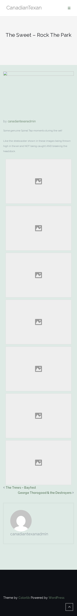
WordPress (56, 597)
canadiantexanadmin (22, 121)
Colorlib (24, 597)
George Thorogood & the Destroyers (44, 492)
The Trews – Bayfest (21, 487)
